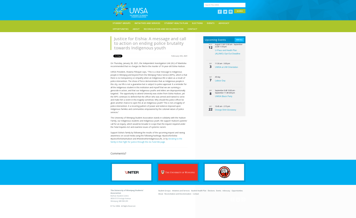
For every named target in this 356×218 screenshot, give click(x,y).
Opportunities (120, 29)
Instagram (231, 12)
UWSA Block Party (223, 96)
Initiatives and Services (147, 23)
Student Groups (121, 23)
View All (239, 40)
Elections (197, 23)
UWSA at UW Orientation (226, 66)
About (136, 29)
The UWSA (130, 10)
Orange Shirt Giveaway (225, 109)
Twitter (225, 12)
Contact (192, 29)
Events (210, 23)
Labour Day (220, 80)
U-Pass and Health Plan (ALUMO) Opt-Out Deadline (227, 52)
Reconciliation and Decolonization (163, 29)
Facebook (220, 12)
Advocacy (224, 23)
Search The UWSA (212, 5)
